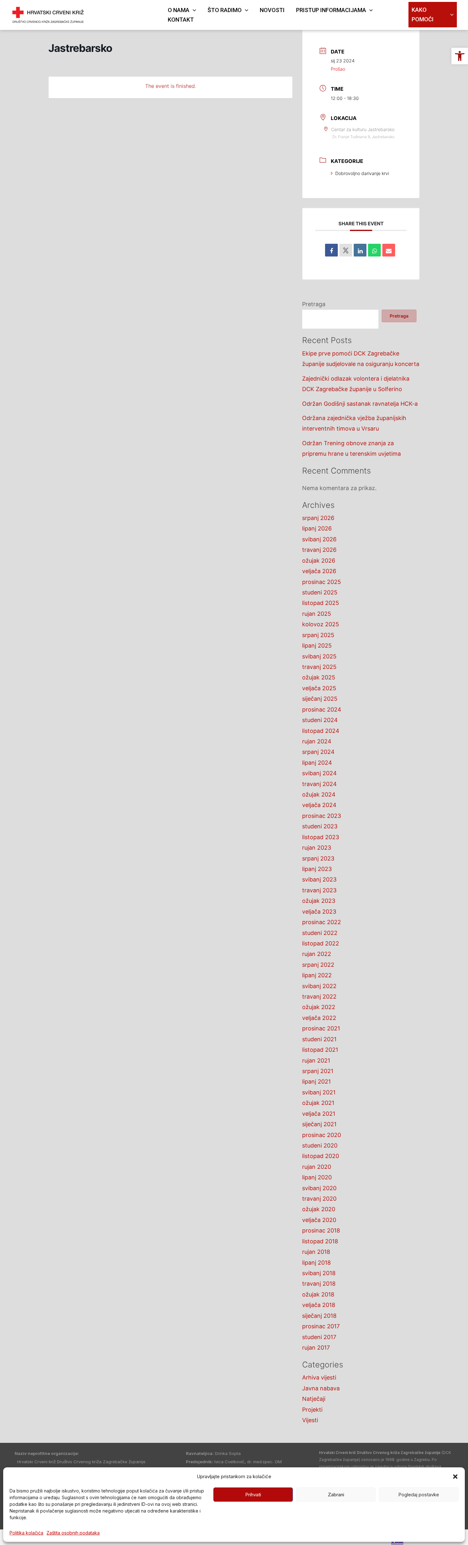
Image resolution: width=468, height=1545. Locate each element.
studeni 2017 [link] (319, 1337)
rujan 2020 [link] (316, 1166)
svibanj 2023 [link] (319, 879)
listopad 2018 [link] (320, 1241)
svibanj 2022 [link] (319, 986)
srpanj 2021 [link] (317, 1071)
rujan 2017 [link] (316, 1347)
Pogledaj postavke (418, 1495)
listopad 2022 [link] (320, 943)
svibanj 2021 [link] (319, 1092)
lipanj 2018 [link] (316, 1262)
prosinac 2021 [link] (321, 1028)
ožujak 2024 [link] (319, 794)
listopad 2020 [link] (320, 1156)
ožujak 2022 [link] (318, 1007)
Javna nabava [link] (321, 1388)
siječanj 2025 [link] (319, 698)
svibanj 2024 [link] (319, 773)
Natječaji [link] (313, 1398)
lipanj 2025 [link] (317, 645)
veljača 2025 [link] (319, 688)
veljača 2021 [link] (318, 1113)
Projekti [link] (312, 1409)
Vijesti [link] (310, 1420)
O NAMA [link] (178, 10)
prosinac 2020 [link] (321, 1135)
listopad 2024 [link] (320, 730)
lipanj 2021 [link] (316, 1081)
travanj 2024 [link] (319, 784)
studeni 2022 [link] (319, 933)
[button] (455, 1476)
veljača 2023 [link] (319, 911)
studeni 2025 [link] (319, 592)
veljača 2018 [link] (318, 1305)
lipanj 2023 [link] (317, 869)
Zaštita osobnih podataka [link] (73, 1532)
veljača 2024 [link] (319, 805)
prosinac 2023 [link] (321, 815)
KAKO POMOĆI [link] (423, 14)
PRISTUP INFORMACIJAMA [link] (331, 10)
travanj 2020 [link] (319, 1198)
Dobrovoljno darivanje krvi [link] (362, 173)
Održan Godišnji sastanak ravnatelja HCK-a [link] (360, 403)
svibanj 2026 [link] (319, 539)
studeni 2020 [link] (319, 1145)
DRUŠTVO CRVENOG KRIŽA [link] (123, 11)
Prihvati (253, 1495)
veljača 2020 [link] (319, 1220)
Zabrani (336, 1495)
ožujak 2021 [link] (318, 1102)
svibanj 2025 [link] (319, 656)
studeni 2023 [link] (319, 826)
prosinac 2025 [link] (321, 582)
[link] (459, 56)
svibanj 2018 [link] (319, 1273)
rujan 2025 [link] (316, 613)
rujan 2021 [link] (316, 1060)
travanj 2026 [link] (319, 549)
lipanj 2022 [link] (317, 975)
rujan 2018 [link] (316, 1251)
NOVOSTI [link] (272, 10)
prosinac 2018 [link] (321, 1230)
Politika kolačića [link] (26, 1532)
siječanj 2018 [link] (319, 1315)
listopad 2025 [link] (320, 603)
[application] (192, 10)
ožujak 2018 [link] (318, 1294)
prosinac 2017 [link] (321, 1326)
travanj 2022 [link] (319, 996)
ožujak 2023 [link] (318, 900)
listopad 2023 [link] (320, 837)
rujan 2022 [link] (316, 954)
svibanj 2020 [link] (319, 1188)
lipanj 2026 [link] (317, 528)
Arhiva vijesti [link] (319, 1377)
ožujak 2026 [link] (318, 560)
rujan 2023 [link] (316, 847)
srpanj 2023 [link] (318, 858)
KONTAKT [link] (181, 19)
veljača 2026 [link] (319, 571)
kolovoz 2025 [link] (320, 624)
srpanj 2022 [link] (318, 964)
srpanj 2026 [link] (318, 518)
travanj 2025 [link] (319, 667)
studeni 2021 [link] (319, 1039)
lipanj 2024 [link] (317, 762)
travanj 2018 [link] (319, 1283)
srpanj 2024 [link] (318, 751)
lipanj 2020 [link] (317, 1177)
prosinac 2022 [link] (321, 922)
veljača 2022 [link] (319, 1018)
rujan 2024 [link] (316, 741)
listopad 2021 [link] (320, 1049)
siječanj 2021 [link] (319, 1124)
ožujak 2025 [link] (318, 677)
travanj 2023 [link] (319, 890)
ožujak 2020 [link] (318, 1209)
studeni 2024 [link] (320, 720)
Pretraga (313, 304)
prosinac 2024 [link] (321, 709)
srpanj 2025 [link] (318, 635)
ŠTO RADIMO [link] (225, 10)
